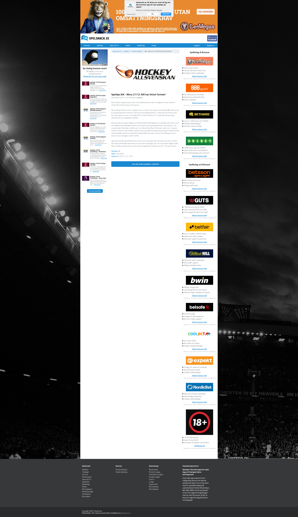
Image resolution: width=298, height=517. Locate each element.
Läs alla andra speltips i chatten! (145, 164)
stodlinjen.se (206, 79)
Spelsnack (98, 511)
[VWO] (136, 14)
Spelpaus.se (213, 79)
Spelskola (85, 481)
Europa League (154, 477)
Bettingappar (87, 489)
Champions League (156, 474)
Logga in (197, 45)
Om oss (85, 474)
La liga (151, 481)
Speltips (100, 45)
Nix (152, 14)
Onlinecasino (86, 477)
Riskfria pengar (87, 491)
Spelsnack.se (117, 51)
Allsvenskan (153, 469)
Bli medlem (86, 496)
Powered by (130, 14)
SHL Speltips (154, 489)
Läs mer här (102, 90)
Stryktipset (86, 494)
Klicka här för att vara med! (94, 76)
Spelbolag (141, 45)
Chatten (87, 45)
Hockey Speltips (137, 51)
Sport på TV (114, 45)
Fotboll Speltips (121, 469)
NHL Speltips (154, 486)
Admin (128, 45)
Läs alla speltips (95, 191)
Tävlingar (85, 472)
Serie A (151, 479)
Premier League (155, 472)
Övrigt (154, 45)
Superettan (153, 484)
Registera (210, 45)
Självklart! (166, 14)
